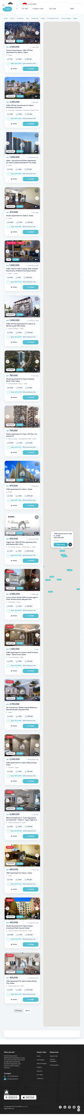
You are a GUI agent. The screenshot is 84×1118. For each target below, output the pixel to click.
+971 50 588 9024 (12, 1076)
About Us (39, 1071)
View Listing (61, 544)
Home (38, 1056)
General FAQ (54, 1056)
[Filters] (16, 9)
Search (8, 8)
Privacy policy (54, 1065)
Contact (31, 68)
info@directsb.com (12, 1079)
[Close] (70, 544)
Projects (39, 1067)
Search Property (42, 1063)
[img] (22, 33)
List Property (41, 1060)
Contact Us (40, 1078)
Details (15, 68)
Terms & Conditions (53, 1060)
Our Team (40, 1075)
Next (27, 1010)
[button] (48, 579)
